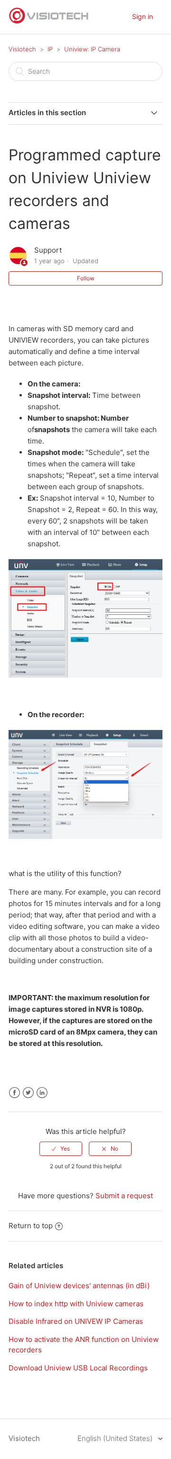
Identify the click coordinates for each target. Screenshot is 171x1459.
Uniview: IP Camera (92, 49)
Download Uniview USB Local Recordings (78, 1367)
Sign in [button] (142, 16)
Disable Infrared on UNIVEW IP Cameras (76, 1321)
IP (50, 49)
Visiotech (22, 49)
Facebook (14, 1093)
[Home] (49, 21)
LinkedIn (42, 1093)
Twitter (28, 1093)
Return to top (31, 1225)
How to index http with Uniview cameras (76, 1303)
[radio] (60, 1149)
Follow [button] (86, 278)
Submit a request (124, 1195)
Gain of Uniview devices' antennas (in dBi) (79, 1285)
